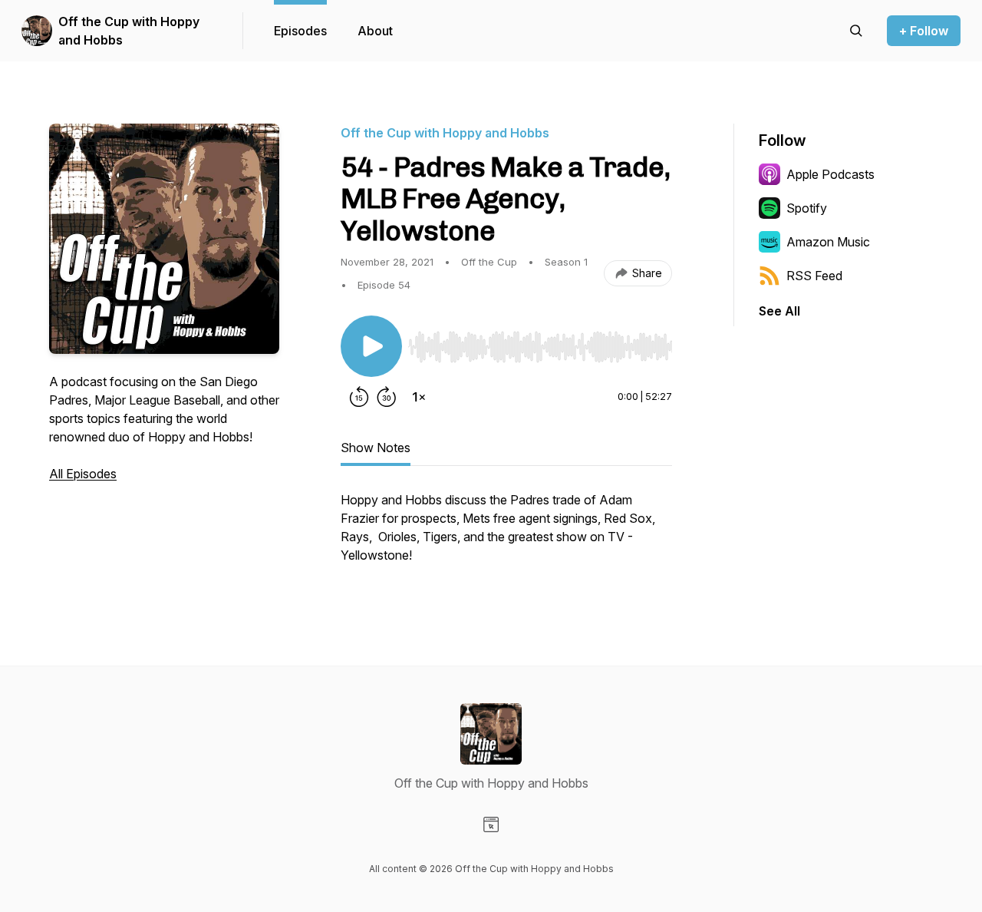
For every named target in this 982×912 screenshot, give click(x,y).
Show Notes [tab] (375, 447)
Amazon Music (828, 241)
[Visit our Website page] (491, 824)
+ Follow (923, 30)
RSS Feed (814, 275)
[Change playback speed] (419, 397)
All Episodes (83, 473)
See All (779, 311)
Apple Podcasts (830, 174)
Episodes (300, 30)
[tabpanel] (506, 535)
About (375, 30)
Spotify (806, 208)
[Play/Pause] (371, 346)
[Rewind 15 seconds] (359, 397)
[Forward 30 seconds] (386, 397)
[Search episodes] (856, 30)
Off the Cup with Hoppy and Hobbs (128, 31)
